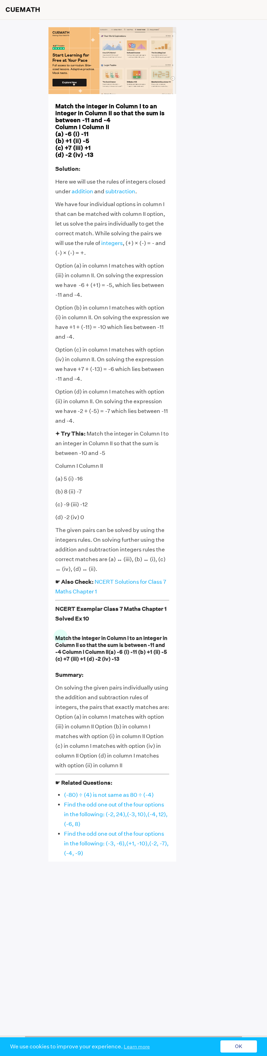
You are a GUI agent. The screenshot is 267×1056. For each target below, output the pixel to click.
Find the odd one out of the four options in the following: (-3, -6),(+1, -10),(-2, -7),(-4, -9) (116, 843)
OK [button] (238, 1047)
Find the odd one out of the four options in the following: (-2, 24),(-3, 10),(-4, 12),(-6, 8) (116, 814)
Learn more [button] (137, 1047)
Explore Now (69, 82)
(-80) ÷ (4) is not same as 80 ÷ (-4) (109, 795)
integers (112, 243)
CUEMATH (23, 9)
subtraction (120, 191)
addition (82, 191)
